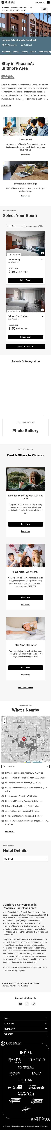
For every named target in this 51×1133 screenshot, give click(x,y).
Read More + (6, 105)
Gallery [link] (25, 52)
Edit (44, 9)
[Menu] (48, 2)
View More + (9, 832)
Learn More (25, 155)
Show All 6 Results (25, 346)
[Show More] (41, 259)
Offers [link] (33, 52)
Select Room (25, 280)
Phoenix (36, 983)
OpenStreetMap (37, 762)
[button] (4, 719)
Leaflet (28, 762)
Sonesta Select (7, 983)
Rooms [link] (16, 52)
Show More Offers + (25, 688)
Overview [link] (6, 52)
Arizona (29, 983)
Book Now (25, 524)
